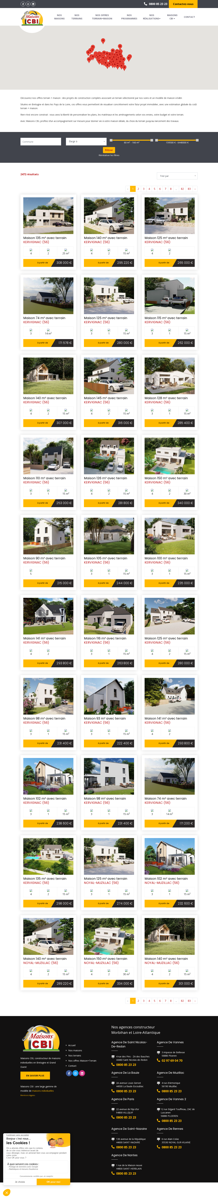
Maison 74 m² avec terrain (44, 318)
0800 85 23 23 (157, 4)
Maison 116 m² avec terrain (105, 638)
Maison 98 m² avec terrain (44, 718)
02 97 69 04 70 (172, 1060)
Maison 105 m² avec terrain (105, 558)
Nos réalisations (151, 17)
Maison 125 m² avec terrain (166, 238)
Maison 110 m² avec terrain (44, 478)
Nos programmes (129, 17)
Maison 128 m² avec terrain (166, 398)
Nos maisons (59, 17)
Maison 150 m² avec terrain (166, 478)
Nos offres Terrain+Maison (102, 17)
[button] (93, 57)
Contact (189, 16)
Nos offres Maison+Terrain (82, 1060)
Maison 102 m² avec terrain (44, 798)
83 (189, 189)
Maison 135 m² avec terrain (44, 238)
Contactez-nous (183, 4)
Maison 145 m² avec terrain (105, 398)
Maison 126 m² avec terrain (105, 478)
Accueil (71, 1045)
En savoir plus (35, 1075)
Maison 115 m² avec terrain (166, 318)
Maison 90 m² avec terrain (44, 558)
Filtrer (109, 150)
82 (182, 189)
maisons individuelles (43, 1090)
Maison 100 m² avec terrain (166, 558)
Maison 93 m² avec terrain (105, 718)
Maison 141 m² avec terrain (44, 638)
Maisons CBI (172, 17)
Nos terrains (76, 17)
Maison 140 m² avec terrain (105, 238)
